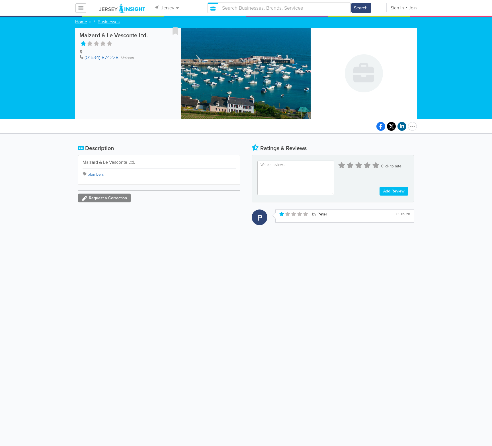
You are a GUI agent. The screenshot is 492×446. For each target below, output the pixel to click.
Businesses (109, 22)
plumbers (96, 174)
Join (413, 8)
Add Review (394, 191)
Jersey (167, 8)
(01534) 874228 (101, 57)
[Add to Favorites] (175, 31)
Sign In (397, 8)
